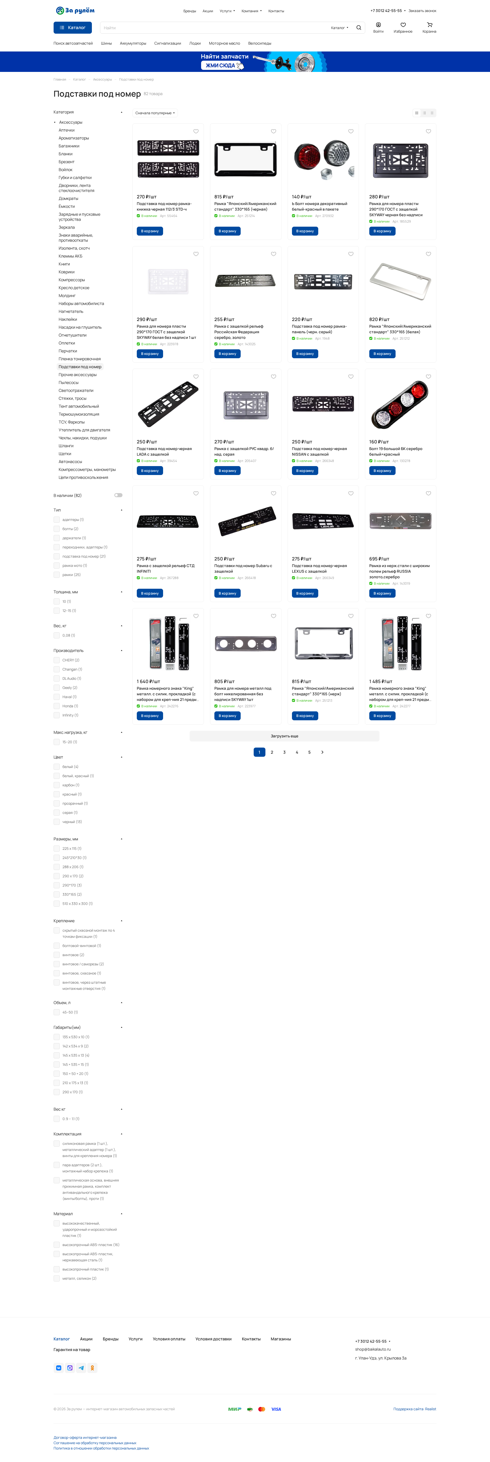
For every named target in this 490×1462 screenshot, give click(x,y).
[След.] (322, 752)
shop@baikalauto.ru (373, 1349)
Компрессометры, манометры (87, 469)
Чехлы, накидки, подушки (83, 438)
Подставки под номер (80, 366)
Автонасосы (70, 461)
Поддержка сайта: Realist (415, 1408)
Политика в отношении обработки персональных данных (101, 1448)
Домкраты (68, 198)
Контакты (251, 1339)
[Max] (70, 1368)
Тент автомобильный (79, 406)
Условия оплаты (169, 1339)
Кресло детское (74, 287)
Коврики (67, 272)
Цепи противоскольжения (83, 477)
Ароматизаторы (74, 138)
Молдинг (67, 295)
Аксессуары (70, 122)
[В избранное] (196, 131)
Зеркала (67, 227)
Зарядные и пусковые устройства (79, 216)
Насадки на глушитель (80, 327)
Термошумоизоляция (79, 414)
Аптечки (67, 130)
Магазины (281, 1339)
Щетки (65, 453)
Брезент (67, 161)
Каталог (62, 1339)
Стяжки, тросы (73, 398)
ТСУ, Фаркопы (72, 422)
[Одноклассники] (92, 1368)
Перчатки (68, 351)
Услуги (136, 1339)
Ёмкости (67, 206)
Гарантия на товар (72, 1349)
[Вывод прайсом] (432, 113)
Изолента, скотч (74, 248)
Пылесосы (69, 382)
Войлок (65, 169)
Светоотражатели (76, 390)
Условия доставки (213, 1339)
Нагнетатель (71, 311)
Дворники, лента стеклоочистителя (76, 188)
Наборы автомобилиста (81, 303)
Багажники (69, 146)
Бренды (110, 1339)
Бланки (65, 154)
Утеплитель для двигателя (84, 430)
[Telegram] (81, 1368)
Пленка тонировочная (80, 359)
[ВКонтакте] (59, 1368)
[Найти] (358, 28)
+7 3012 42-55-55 (386, 10)
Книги (64, 264)
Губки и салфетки (75, 177)
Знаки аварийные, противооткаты (76, 237)
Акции (86, 1339)
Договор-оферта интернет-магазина (85, 1437)
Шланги (66, 445)
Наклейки (68, 319)
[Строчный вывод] (424, 113)
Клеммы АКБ (70, 256)
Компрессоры (72, 280)
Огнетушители (73, 335)
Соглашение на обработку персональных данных (95, 1442)
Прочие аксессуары (78, 374)
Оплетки (67, 343)
